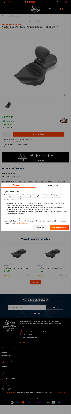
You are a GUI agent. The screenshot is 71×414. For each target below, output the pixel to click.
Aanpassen (40, 227)
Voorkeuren (53, 185)
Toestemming (18, 185)
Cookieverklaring (22, 223)
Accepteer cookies (59, 227)
